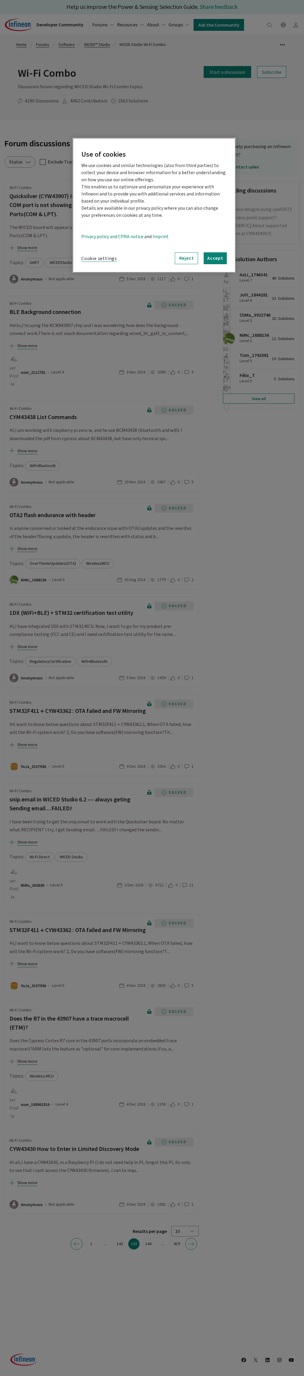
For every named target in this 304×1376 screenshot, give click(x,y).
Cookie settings (99, 258)
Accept (215, 258)
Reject (186, 258)
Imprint (161, 236)
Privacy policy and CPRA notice (112, 236)
